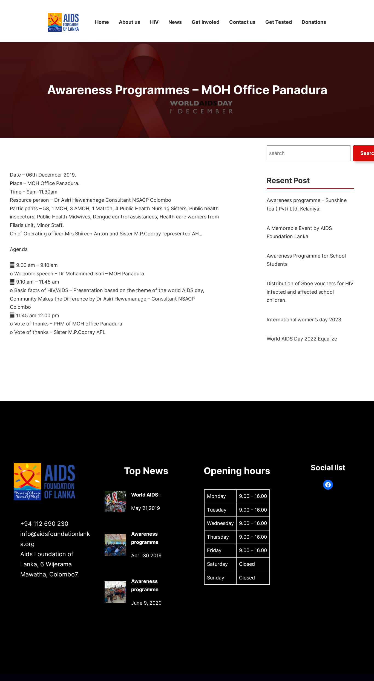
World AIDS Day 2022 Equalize (302, 339)
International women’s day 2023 (304, 319)
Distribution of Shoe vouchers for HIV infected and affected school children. (310, 292)
